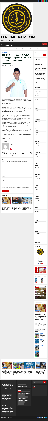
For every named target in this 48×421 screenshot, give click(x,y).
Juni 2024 (36, 158)
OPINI (36, 222)
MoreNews (27, 419)
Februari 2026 (37, 114)
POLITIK (13, 43)
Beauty (19, 384)
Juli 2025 (36, 130)
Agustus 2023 (37, 180)
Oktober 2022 (37, 202)
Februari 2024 (37, 167)
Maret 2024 (36, 165)
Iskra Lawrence (20, 386)
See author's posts (15, 146)
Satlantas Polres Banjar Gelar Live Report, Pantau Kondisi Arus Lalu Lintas (40, 68)
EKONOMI (22, 43)
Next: (25, 154)
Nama (3, 176)
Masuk (34, 388)
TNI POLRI (32, 43)
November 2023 (37, 174)
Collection (23, 384)
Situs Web (3, 183)
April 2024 (36, 163)
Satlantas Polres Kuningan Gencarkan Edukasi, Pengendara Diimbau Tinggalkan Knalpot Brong (36, 280)
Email (3, 180)
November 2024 (37, 147)
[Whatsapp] (44, 1)
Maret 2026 (36, 112)
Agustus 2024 (37, 154)
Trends (36, 240)
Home (4, 43)
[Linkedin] (46, 1)
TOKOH (36, 237)
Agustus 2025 (37, 128)
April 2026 (36, 110)
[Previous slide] (44, 276)
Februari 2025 (37, 141)
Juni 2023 (36, 185)
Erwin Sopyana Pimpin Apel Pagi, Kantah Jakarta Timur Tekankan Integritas (7, 412)
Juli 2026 (36, 103)
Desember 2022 (37, 198)
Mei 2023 (36, 187)
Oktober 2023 (37, 176)
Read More (37, 331)
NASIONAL (36, 218)
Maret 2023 (36, 191)
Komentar (4, 163)
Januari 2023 (37, 196)
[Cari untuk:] (38, 382)
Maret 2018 (36, 207)
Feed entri (35, 390)
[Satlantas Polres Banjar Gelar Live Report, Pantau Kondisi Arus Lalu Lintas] (18, 365)
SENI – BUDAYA (6, 45)
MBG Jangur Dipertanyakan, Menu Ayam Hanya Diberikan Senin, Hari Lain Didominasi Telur (6, 207)
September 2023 (37, 178)
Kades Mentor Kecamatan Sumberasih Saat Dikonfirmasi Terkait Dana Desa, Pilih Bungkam (27, 207)
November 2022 (37, 200)
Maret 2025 (36, 139)
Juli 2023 (36, 183)
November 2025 (37, 121)
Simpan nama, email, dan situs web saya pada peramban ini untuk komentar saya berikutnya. (16, 188)
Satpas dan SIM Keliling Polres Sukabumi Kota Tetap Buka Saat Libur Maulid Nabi (40, 86)
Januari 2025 (37, 143)
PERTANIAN (37, 226)
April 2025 (36, 136)
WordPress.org (35, 394)
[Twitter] (40, 1)
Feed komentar (35, 392)
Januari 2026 (37, 117)
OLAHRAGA (36, 220)
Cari (35, 52)
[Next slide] (45, 276)
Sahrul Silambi (4, 210)
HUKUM (17, 43)
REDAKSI (11, 45)
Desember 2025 (37, 119)
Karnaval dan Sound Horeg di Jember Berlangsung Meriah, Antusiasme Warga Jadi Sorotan (16, 207)
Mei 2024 (36, 161)
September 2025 (37, 125)
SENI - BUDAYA (20, 400)
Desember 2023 (37, 172)
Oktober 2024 (37, 150)
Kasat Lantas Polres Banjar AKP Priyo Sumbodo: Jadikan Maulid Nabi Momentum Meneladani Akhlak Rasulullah (37, 341)
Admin (4, 65)
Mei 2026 (36, 108)
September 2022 (37, 205)
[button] (1, 44)
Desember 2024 (37, 145)
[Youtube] (43, 1)
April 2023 (36, 189)
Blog (8, 417)
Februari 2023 (37, 194)
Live (45, 44)
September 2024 (37, 152)
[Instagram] (41, 1)
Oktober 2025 (37, 123)
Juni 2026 (36, 106)
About (5, 417)
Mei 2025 (36, 134)
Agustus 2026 (37, 101)
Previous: (9, 154)
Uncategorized (4, 52)
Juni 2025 (36, 132)
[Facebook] (38, 1)
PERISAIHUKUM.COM (18, 37)
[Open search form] (40, 44)
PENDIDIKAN (27, 43)
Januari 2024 (37, 169)
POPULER (36, 231)
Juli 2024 (36, 156)
